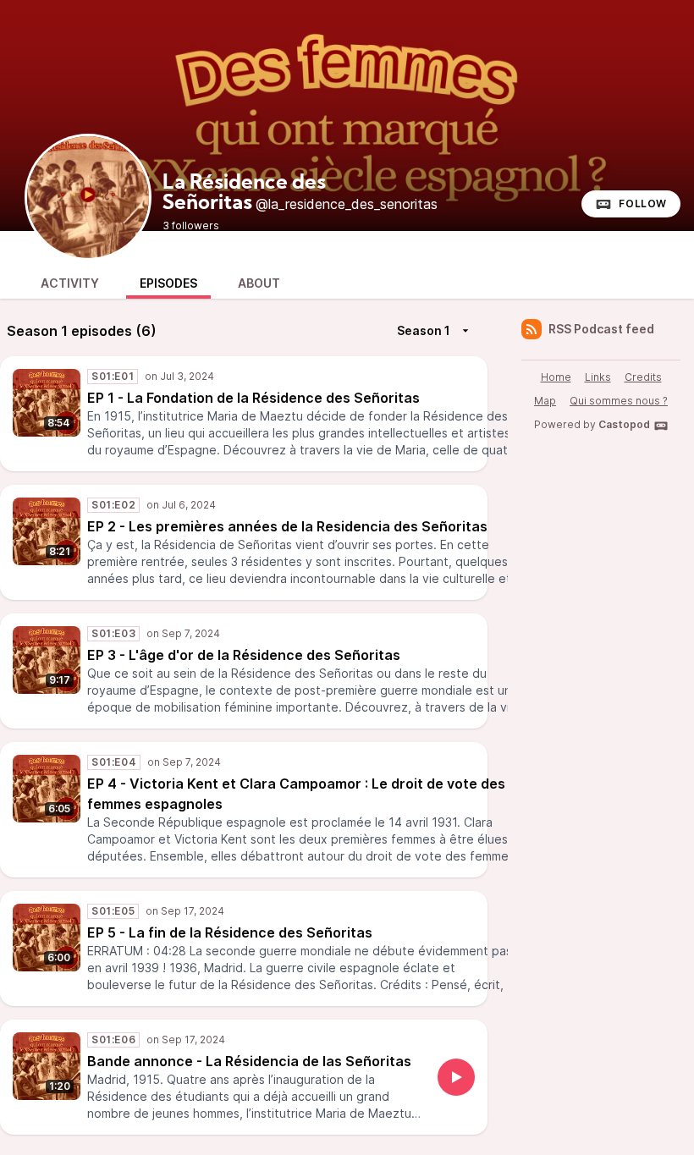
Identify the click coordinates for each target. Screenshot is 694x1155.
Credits (643, 377)
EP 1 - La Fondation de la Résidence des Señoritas (253, 397)
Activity (70, 283)
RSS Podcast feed (601, 329)
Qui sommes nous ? (619, 400)
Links (598, 377)
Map (545, 400)
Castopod (624, 424)
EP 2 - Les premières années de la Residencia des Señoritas (287, 526)
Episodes (168, 283)
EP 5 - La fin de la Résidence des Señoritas (229, 932)
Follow (643, 203)
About (259, 283)
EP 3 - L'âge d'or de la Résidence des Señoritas (243, 654)
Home (556, 377)
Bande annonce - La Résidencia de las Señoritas (249, 1061)
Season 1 (423, 330)
